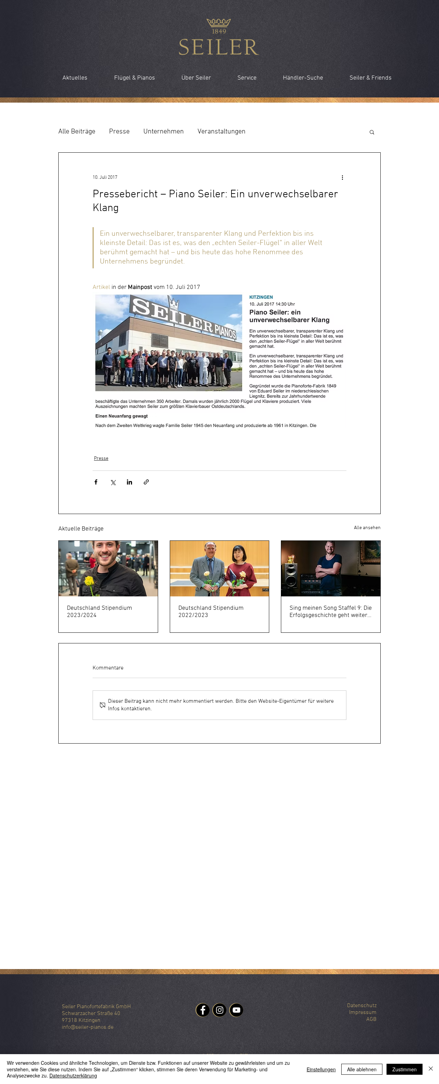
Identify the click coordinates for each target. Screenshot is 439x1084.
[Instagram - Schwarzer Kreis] (219, 1010)
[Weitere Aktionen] (342, 177)
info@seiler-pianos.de (88, 1027)
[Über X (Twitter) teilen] (112, 482)
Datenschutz (362, 1005)
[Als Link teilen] (146, 482)
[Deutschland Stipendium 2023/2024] (108, 568)
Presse (119, 132)
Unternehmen (163, 132)
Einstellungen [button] (321, 1069)
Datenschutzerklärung (73, 1075)
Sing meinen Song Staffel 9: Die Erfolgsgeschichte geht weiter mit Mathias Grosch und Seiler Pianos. (330, 612)
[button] (372, 132)
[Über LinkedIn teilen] (129, 482)
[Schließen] (431, 1069)
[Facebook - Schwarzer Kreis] (203, 1010)
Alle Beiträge (76, 132)
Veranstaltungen (222, 132)
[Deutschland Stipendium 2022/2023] (219, 568)
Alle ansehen (367, 528)
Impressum (363, 1012)
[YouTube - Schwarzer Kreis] (236, 1010)
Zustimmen (404, 1069)
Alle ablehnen (362, 1069)
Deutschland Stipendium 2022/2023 (211, 612)
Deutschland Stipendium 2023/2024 (99, 612)
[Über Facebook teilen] (96, 482)
